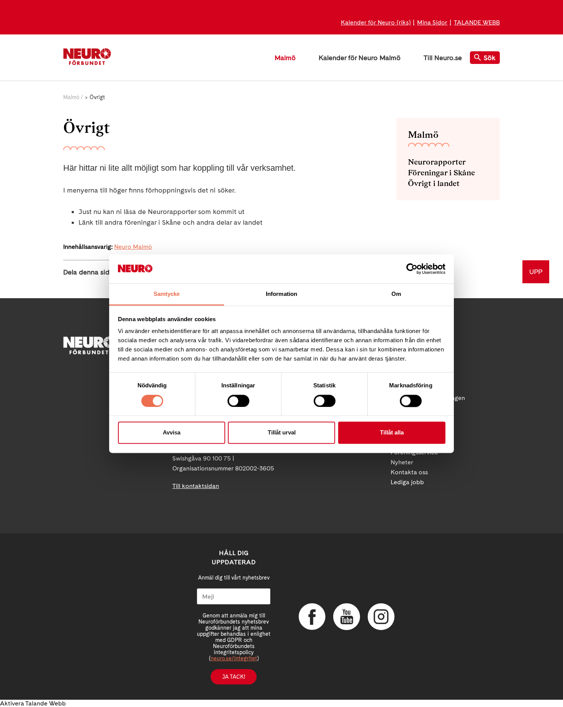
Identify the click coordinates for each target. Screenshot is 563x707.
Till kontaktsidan (195, 486)
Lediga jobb (407, 482)
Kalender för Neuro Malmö (360, 58)
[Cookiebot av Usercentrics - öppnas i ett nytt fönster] (411, 268)
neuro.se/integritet (234, 658)
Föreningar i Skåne (441, 172)
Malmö (285, 58)
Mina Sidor (432, 22)
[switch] (238, 401)
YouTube (346, 616)
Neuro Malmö (133, 246)
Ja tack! (233, 677)
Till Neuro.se (443, 58)
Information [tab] (281, 294)
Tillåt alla (392, 432)
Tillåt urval (282, 432)
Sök (490, 58)
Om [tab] (396, 294)
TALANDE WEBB (477, 22)
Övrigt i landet (434, 183)
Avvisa (171, 432)
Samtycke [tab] (167, 294)
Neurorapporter (437, 162)
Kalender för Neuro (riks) (376, 22)
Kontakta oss (409, 472)
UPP (535, 272)
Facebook (312, 616)
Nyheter (402, 462)
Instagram (381, 616)
